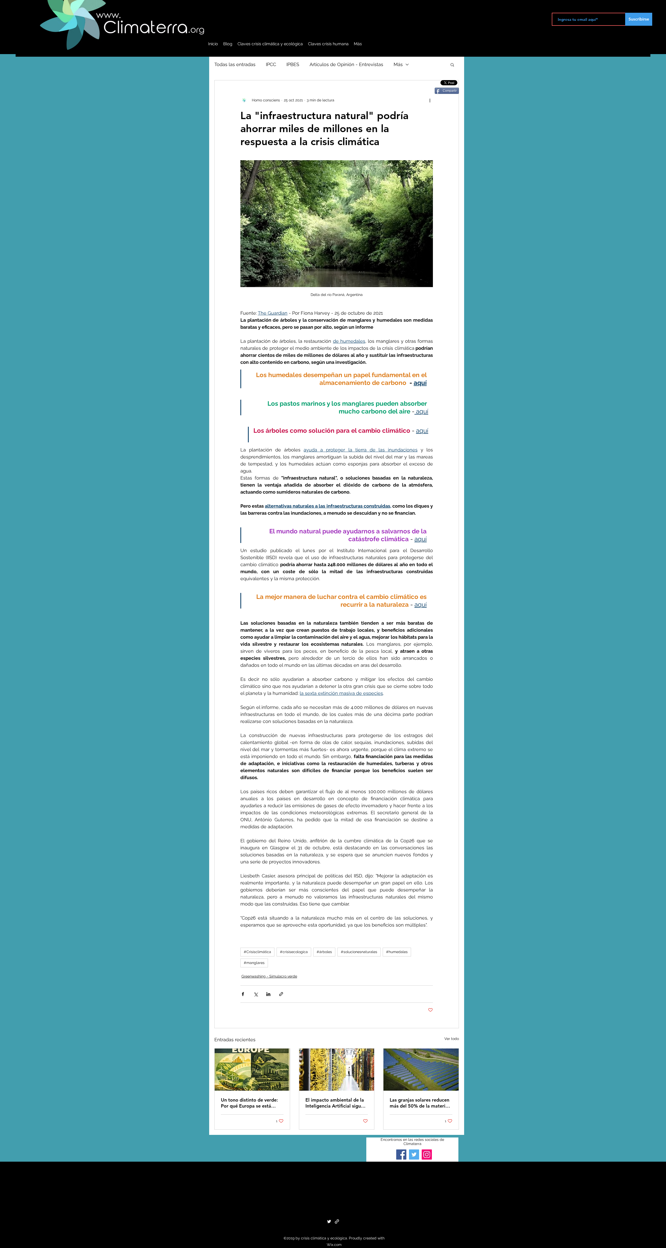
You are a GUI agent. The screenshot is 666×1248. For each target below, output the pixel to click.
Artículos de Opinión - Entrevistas (346, 64)
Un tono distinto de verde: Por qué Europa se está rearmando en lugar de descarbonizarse (249, 1103)
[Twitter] (414, 1154)
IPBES (292, 64)
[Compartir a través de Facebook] (242, 994)
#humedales (397, 952)
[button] (452, 64)
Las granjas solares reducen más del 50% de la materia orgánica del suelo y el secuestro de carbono (419, 1103)
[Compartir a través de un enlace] (281, 994)
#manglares (254, 963)
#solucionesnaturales (359, 952)
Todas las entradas (234, 64)
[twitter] (329, 1221)
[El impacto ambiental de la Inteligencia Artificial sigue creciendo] (336, 1070)
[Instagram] (427, 1154)
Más (398, 64)
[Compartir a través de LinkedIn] (268, 994)
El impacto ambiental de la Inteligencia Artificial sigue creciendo (334, 1103)
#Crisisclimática (257, 952)
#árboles (324, 952)
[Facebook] (401, 1154)
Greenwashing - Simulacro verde (269, 976)
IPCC (271, 64)
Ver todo (451, 1039)
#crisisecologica (294, 952)
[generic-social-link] (337, 1221)
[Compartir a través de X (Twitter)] (255, 994)
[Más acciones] (430, 100)
